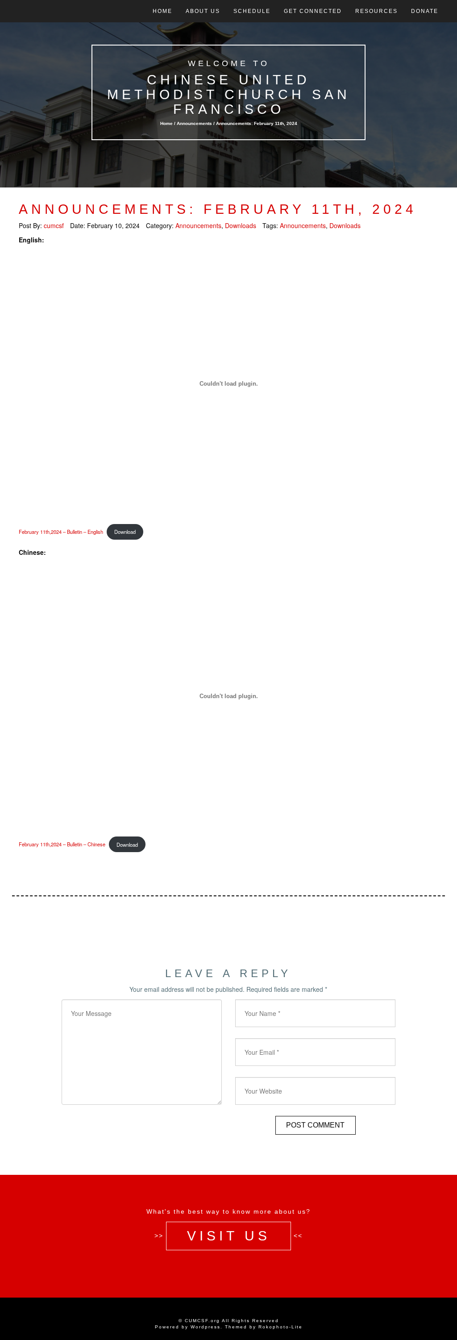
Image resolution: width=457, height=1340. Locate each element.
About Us (203, 11)
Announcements (194, 123)
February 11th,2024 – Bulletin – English (61, 531)
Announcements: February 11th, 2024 (218, 209)
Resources (376, 11)
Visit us (228, 1235)
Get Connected (313, 11)
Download (125, 531)
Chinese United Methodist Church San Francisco (228, 94)
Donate (424, 11)
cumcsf (54, 225)
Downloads (240, 225)
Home (162, 11)
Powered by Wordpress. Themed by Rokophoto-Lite (229, 1326)
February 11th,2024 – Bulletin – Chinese (62, 844)
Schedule (251, 11)
